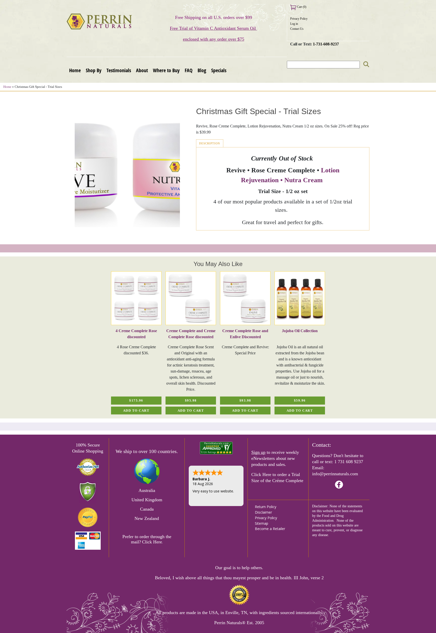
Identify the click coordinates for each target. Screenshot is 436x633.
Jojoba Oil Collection (300, 331)
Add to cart (136, 410)
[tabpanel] (136, 342)
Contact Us (297, 29)
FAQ (189, 70)
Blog (202, 70)
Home (75, 70)
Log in (294, 23)
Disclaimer (263, 512)
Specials (218, 70)
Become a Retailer (270, 528)
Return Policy (265, 506)
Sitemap (261, 523)
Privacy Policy (299, 18)
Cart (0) (301, 7)
